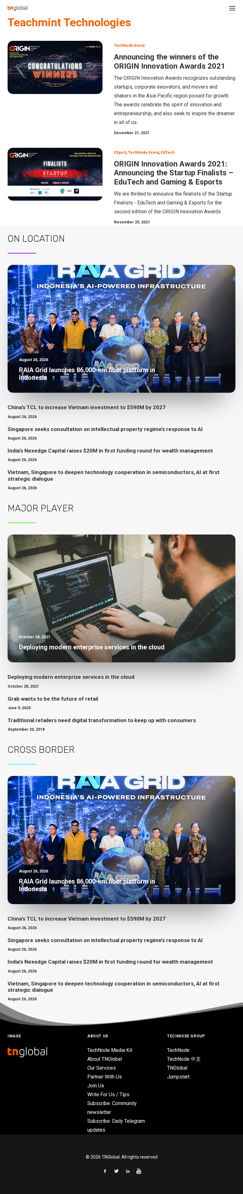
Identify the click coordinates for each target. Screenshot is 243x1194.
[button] (232, 8)
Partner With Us (104, 1077)
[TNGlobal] (18, 8)
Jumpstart (178, 1077)
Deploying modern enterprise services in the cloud (71, 677)
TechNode (178, 1050)
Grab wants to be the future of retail (53, 699)
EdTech (167, 152)
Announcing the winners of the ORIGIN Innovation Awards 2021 (169, 62)
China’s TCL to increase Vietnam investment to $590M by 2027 (86, 407)
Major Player (41, 508)
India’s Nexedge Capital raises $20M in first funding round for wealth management (110, 450)
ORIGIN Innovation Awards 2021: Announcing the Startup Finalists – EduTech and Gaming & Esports (173, 173)
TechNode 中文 (184, 1059)
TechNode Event (129, 45)
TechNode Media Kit (109, 1050)
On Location (36, 238)
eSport (120, 152)
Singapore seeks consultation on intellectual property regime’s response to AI (105, 429)
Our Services (101, 1068)
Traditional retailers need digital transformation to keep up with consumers (102, 720)
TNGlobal (177, 1068)
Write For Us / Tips (108, 1094)
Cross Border (41, 749)
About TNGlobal (104, 1059)
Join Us (95, 1086)
